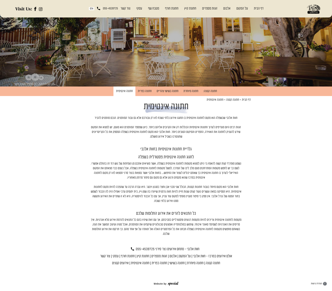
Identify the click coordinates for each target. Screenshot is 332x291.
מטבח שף (153, 8)
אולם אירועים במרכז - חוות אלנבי (212, 256)
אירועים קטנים (120, 263)
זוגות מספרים (209, 8)
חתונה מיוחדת (190, 91)
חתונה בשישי (177, 263)
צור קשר (125, 8)
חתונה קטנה (232, 100)
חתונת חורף (171, 8)
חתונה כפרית (145, 91)
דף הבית (259, 8)
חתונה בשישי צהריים (167, 91)
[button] (192, 8)
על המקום (242, 8)
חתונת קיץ (190, 8)
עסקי (139, 8)
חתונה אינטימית (124, 91)
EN (91, 8)
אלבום (226, 8)
